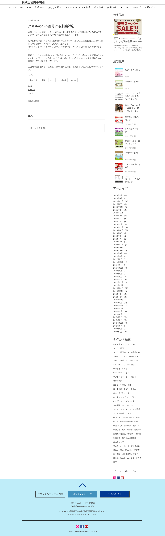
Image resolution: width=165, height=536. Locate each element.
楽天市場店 (135, 446)
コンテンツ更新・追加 (122, 385)
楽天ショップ (118, 442)
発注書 (116, 458)
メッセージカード (120, 409)
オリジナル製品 (128, 365)
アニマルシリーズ (133, 360)
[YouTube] (86, 526)
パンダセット (118, 401)
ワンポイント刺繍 (120, 417)
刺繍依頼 (127, 426)
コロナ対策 (117, 381)
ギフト (128, 373)
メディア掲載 (118, 413)
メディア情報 (134, 409)
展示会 (130, 430)
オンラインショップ (121, 369)
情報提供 (137, 430)
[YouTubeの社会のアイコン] (122, 477)
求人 (122, 450)
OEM (52, 80)
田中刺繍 (116, 454)
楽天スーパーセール (121, 446)
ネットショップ (119, 397)
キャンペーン (118, 373)
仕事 (138, 417)
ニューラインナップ (121, 393)
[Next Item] (137, 27)
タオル (73, 80)
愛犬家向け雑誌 (119, 434)
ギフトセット (131, 377)
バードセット (132, 397)
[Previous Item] (117, 27)
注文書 (136, 450)
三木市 (132, 417)
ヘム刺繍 (62, 80)
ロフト (128, 413)
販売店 (138, 458)
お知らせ (33, 80)
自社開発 (130, 458)
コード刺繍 (117, 389)
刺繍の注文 (117, 426)
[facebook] (118, 477)
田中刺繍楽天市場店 (130, 454)
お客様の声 (135, 352)
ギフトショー (118, 377)
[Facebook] (82, 526)
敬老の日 (131, 434)
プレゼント (130, 401)
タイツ (126, 389)
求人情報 (129, 450)
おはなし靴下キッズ (121, 352)
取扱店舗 (116, 430)
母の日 (116, 450)
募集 (134, 426)
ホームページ (127, 405)
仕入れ (116, 421)
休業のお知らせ (126, 421)
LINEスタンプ (118, 344)
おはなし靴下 (118, 348)
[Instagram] (114, 477)
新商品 (139, 434)
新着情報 (116, 438)
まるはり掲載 (118, 360)
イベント (116, 365)
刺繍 (43, 80)
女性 (124, 430)
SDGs (133, 344)
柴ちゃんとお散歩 (129, 438)
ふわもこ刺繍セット (130, 356)
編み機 (123, 458)
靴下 (115, 462)
